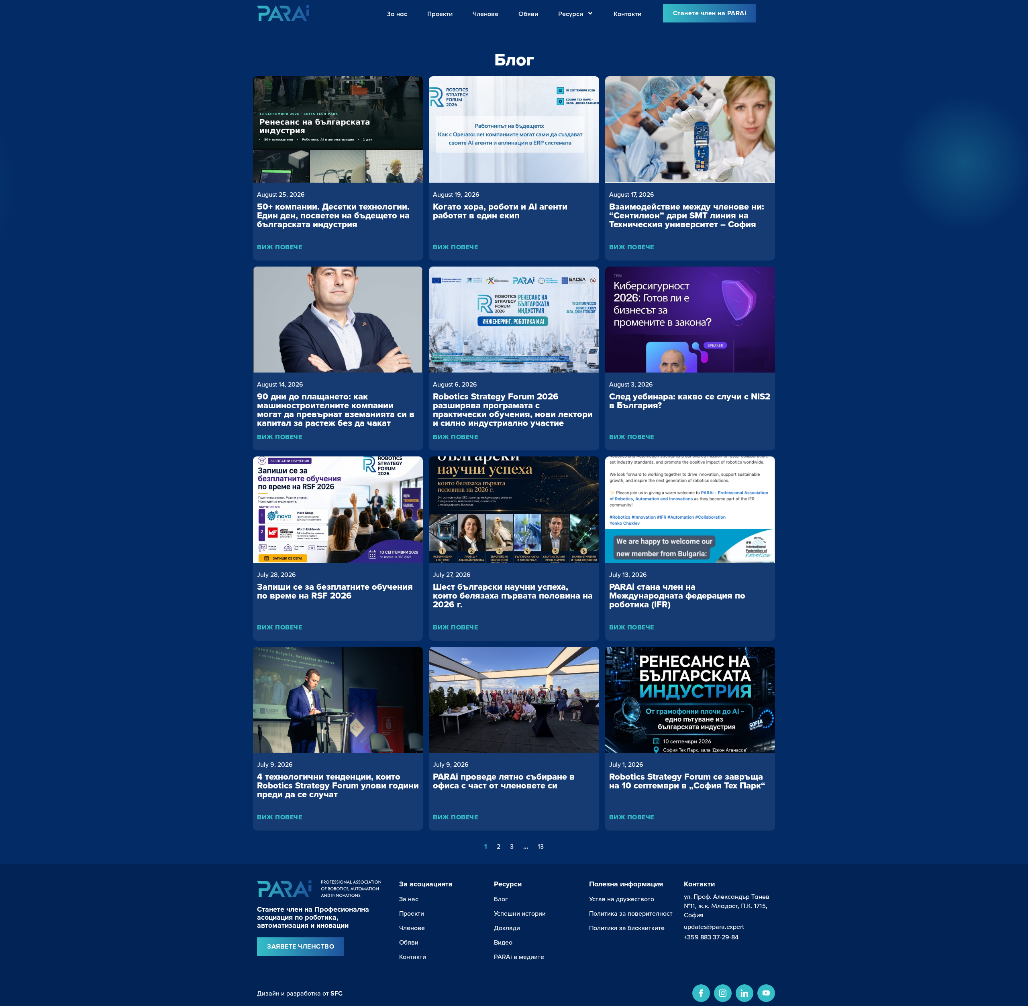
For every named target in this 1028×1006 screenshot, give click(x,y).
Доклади (507, 927)
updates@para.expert (714, 926)
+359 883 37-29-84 (711, 937)
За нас (397, 13)
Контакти (627, 13)
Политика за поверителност (631, 913)
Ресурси (570, 13)
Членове (485, 13)
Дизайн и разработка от (300, 993)
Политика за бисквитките (627, 927)
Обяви (528, 13)
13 (541, 846)
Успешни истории (520, 913)
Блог (501, 898)
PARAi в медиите (519, 956)
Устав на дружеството (621, 898)
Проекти (440, 13)
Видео (503, 942)
